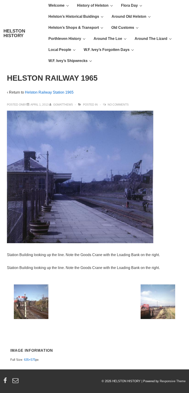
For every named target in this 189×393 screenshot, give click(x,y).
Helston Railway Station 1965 (49, 92)
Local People (59, 50)
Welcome (56, 5)
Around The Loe (108, 39)
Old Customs (122, 28)
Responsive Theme (173, 381)
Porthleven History (64, 39)
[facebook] (6, 382)
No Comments (118, 104)
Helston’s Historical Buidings (73, 16)
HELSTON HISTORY (14, 33)
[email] (16, 382)
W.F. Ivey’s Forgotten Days (107, 50)
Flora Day (129, 5)
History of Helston (93, 5)
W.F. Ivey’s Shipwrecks (68, 61)
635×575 (29, 359)
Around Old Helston (129, 16)
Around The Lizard (151, 39)
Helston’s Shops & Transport (73, 28)
